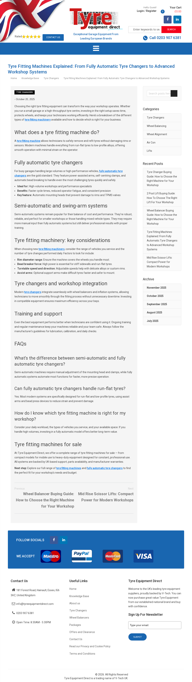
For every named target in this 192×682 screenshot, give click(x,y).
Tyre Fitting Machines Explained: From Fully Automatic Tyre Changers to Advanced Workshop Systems (162, 240)
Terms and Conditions (82, 653)
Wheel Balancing (156, 125)
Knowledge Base (31, 78)
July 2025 (152, 320)
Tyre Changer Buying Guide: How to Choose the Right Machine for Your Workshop (162, 178)
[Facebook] (168, 19)
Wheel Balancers (79, 617)
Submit (137, 636)
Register (151, 10)
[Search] (174, 93)
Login (140, 10)
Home (14, 78)
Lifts (149, 150)
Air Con (151, 142)
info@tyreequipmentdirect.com (35, 603)
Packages (75, 624)
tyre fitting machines (68, 468)
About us (74, 603)
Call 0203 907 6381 (164, 37)
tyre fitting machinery (38, 119)
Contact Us (53, 37)
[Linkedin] (64, 540)
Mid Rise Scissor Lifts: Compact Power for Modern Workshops (106, 494)
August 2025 (154, 312)
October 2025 (155, 295)
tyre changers (32, 291)
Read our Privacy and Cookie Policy (89, 646)
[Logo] (95, 18)
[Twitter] (177, 19)
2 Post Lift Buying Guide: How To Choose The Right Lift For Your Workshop (162, 198)
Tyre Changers (51, 78)
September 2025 (157, 304)
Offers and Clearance (82, 632)
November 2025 (156, 287)
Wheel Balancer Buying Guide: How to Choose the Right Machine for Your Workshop (44, 498)
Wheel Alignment (157, 134)
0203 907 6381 (25, 613)
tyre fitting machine (28, 140)
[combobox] (145, 29)
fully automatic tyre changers (105, 468)
